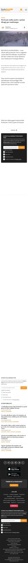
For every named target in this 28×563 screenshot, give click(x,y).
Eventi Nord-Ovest (9, 157)
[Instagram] (15, 462)
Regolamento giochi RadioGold (14, 544)
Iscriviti (21, 147)
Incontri (10, 421)
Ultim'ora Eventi (21, 500)
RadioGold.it (17, 557)
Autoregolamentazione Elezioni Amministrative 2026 (14, 549)
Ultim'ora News (17, 496)
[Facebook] (5, 462)
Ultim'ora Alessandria (9, 498)
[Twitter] (8, 462)
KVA (17, 561)
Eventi (6, 421)
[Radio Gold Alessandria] (7, 9)
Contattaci (14, 505)
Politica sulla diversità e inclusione (14, 540)
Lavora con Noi (21, 502)
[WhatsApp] (22, 462)
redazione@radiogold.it (19, 559)
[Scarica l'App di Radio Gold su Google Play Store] (14, 474)
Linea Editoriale (14, 543)
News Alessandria (9, 152)
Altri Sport (3, 432)
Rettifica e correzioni (14, 547)
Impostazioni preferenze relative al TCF (14, 550)
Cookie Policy (17, 538)
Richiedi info (14, 485)
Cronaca (3, 18)
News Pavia (7, 154)
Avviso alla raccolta (14, 553)
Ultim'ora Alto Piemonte (9, 500)
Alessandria (8, 411)
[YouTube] (12, 462)
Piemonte (8, 442)
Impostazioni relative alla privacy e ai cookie (14, 552)
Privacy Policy (18, 159)
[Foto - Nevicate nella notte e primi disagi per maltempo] (14, 39)
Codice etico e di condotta (14, 541)
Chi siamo (6, 494)
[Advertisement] (14, 102)
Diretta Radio (6, 502)
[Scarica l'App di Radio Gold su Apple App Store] (14, 469)
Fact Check (14, 546)
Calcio (2, 421)
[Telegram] (19, 462)
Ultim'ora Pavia (20, 498)
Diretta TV (13, 502)
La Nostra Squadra (13, 494)
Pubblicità (21, 494)
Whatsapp (9, 496)
